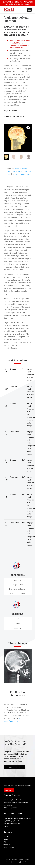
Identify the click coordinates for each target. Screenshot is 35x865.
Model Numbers (21, 168)
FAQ (4, 842)
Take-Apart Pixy (8, 805)
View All (5, 826)
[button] (28, 127)
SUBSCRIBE (8, 790)
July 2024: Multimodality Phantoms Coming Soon (17, 818)
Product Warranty (8, 847)
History (5, 839)
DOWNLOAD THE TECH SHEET (14, 116)
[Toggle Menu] (29, 9)
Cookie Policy (25, 862)
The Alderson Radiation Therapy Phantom (15, 802)
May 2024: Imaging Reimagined (12, 821)
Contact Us (6, 844)
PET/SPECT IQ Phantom (10, 808)
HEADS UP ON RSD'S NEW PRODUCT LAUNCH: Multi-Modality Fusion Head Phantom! (17, 3)
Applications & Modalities (13, 171)
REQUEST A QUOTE (10, 111)
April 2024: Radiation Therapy (11, 823)
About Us (6, 837)
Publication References (21, 174)
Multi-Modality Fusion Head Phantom (14, 800)
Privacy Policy (16, 862)
